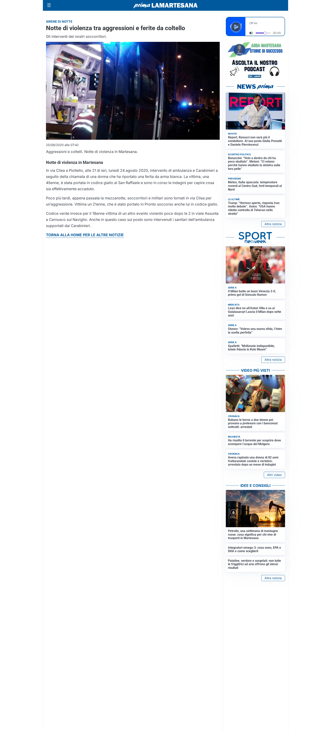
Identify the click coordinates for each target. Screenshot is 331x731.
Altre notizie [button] (273, 224)
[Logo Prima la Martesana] (165, 5)
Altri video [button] (274, 475)
